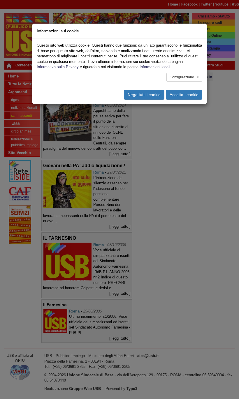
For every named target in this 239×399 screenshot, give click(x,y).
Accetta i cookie (184, 94)
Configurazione (182, 77)
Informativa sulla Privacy (58, 67)
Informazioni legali (155, 67)
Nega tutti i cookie (144, 94)
